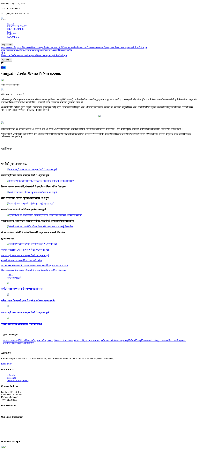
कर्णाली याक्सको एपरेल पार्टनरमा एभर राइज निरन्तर (22, 289)
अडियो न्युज (142, 47)
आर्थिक (23, 47)
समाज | (50, 340)
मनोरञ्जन (93, 47)
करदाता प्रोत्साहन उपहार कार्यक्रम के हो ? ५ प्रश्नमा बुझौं (25, 250)
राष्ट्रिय (16, 47)
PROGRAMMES (15, 29)
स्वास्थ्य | (7, 340)
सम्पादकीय (72, 47)
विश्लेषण (47, 47)
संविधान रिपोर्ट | (30, 340)
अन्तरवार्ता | (19, 343)
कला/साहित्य (102, 47)
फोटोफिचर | (116, 340)
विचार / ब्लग (120, 47)
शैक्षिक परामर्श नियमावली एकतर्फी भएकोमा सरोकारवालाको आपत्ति (28, 300)
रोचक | (77, 340)
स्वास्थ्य (54, 47)
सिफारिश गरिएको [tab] (14, 278)
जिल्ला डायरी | (147, 340)
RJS (9, 31)
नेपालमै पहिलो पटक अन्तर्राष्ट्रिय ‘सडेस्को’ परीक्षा (21, 324)
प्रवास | (124, 340)
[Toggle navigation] (4, 19)
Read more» (6, 363)
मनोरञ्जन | (106, 340)
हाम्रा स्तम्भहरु (7, 45)
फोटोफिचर (63, 47)
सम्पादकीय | (42, 340)
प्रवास (111, 47)
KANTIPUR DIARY (17, 26)
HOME (10, 23)
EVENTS (11, 34)
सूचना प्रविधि (131, 47)
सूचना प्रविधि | (17, 340)
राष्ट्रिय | (85, 340)
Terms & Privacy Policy (18, 380)
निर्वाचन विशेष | (134, 340)
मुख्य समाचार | (95, 340)
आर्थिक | (177, 340)
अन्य (3, 53)
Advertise (11, 375)
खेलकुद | (158, 340)
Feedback (11, 378)
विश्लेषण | (58, 340)
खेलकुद (40, 47)
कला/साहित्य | (168, 340)
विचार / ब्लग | (68, 340)
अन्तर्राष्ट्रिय (31, 47)
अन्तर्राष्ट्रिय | (8, 343)
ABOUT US (13, 37)
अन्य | (183, 340)
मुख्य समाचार (7, 47)
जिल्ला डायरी (83, 47)
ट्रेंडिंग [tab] (10, 275)
